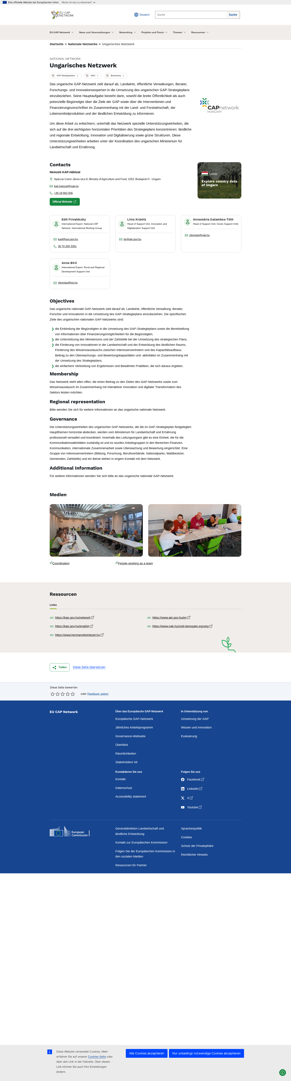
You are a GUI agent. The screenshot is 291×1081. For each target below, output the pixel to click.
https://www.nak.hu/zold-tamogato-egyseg (182, 626)
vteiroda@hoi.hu (68, 282)
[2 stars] (55, 694)
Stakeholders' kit (126, 762)
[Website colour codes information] (282, 1072)
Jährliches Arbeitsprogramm (134, 727)
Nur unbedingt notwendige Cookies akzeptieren (206, 1053)
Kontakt (120, 779)
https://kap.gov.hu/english (74, 626)
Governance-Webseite (130, 736)
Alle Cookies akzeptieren (146, 1053)
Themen (177, 32)
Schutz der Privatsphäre (197, 846)
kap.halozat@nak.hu (66, 186)
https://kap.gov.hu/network (75, 617)
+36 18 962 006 (63, 193)
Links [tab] (53, 604)
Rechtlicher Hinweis (194, 854)
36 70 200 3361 (67, 246)
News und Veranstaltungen (94, 32)
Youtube (194, 807)
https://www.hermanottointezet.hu (79, 635)
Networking (125, 32)
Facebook (196, 779)
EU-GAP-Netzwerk (60, 32)
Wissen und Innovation (196, 727)
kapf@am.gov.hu (68, 239)
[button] (66, 76)
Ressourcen (198, 32)
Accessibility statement (130, 796)
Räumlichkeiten (125, 753)
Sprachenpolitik (191, 828)
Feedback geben (97, 693)
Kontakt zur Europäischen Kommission (141, 842)
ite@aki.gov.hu (132, 239)
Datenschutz (123, 788)
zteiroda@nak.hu (199, 235)
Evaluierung (189, 736)
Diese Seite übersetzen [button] (89, 667)
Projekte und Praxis (152, 32)
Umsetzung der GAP (195, 719)
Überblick (121, 744)
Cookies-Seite (97, 1056)
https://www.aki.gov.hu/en (171, 617)
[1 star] (52, 694)
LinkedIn (195, 788)
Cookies (186, 837)
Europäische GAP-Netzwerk (134, 719)
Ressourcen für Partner (131, 865)
